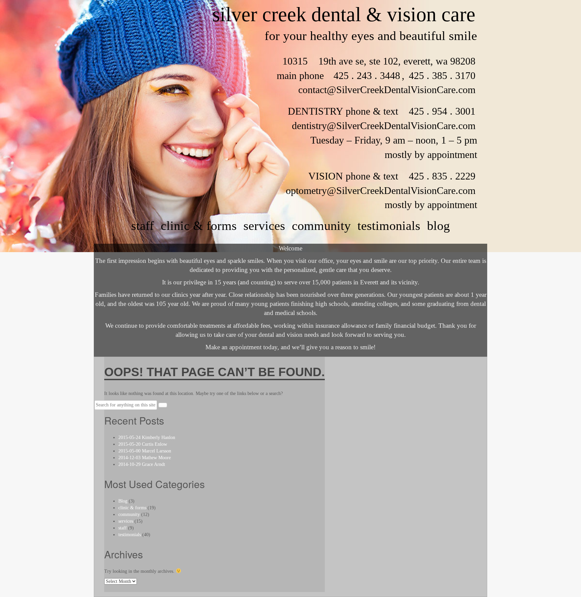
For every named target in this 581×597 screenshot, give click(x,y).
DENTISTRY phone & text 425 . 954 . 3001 (381, 111)
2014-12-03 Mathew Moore (144, 457)
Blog (438, 225)
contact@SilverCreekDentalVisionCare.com (386, 89)
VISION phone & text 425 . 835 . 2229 (391, 176)
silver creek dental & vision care (343, 14)
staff (142, 225)
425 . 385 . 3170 (440, 75)
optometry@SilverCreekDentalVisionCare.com (380, 190)
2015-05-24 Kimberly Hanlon (146, 437)
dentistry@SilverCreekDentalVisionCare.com (383, 125)
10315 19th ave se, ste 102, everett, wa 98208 (378, 61)
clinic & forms (199, 225)
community (321, 225)
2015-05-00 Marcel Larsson (144, 450)
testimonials (388, 225)
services (264, 225)
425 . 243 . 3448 (367, 75)
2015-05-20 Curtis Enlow (142, 444)
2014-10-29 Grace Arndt (141, 464)
